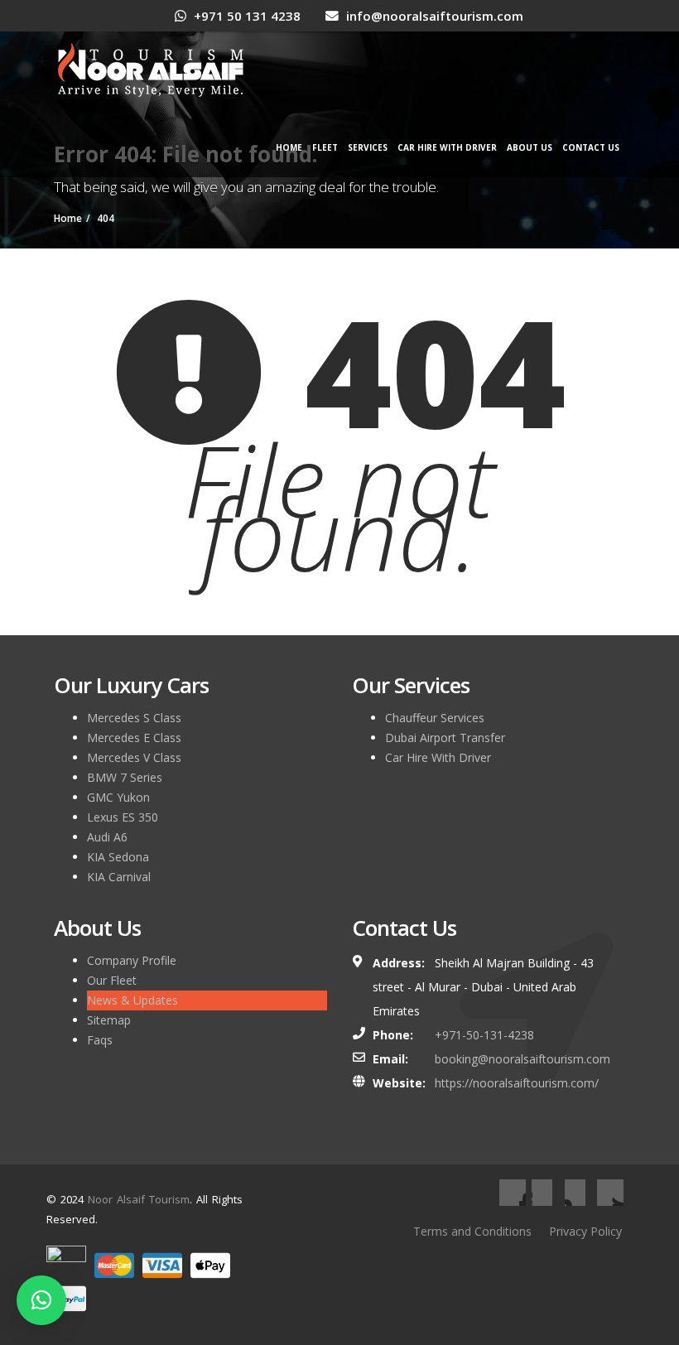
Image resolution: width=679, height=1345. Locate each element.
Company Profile (131, 960)
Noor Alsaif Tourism (139, 1199)
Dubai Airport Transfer (445, 737)
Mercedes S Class (134, 718)
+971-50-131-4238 (484, 1035)
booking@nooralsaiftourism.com (522, 1059)
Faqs (100, 1040)
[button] (41, 1300)
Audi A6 (107, 837)
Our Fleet (112, 980)
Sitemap (109, 1020)
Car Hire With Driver (447, 147)
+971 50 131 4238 (245, 15)
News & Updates (132, 1000)
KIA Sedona (118, 857)
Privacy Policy (585, 1231)
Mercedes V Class (134, 757)
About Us (529, 147)
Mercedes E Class (134, 737)
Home (289, 147)
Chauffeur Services (434, 718)
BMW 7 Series (124, 777)
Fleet (325, 147)
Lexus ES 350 (122, 817)
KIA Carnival (119, 877)
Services (368, 147)
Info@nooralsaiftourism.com (433, 15)
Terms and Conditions (472, 1231)
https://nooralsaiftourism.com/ (517, 1083)
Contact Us (590, 147)
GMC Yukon (118, 797)
